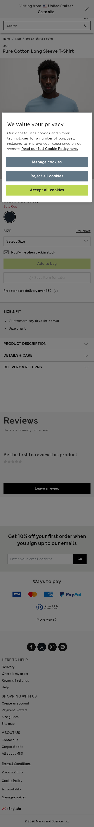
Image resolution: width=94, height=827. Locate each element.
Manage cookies (47, 162)
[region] (47, 157)
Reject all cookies (47, 176)
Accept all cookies (47, 190)
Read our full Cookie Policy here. (49, 148)
